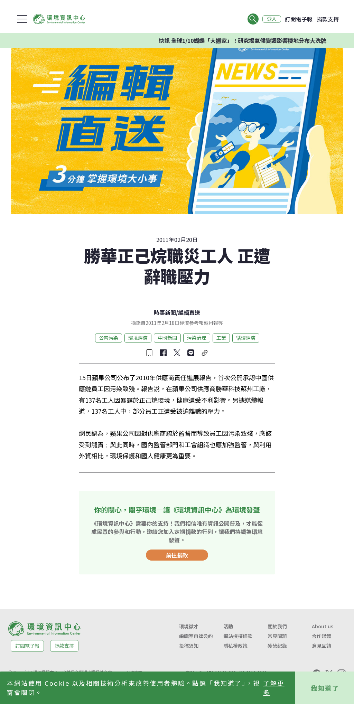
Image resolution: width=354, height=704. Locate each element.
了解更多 (274, 687)
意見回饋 (321, 645)
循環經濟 (245, 337)
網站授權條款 (237, 635)
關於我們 (277, 626)
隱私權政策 (235, 645)
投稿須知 (188, 645)
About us (322, 626)
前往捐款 (177, 555)
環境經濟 (138, 337)
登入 (272, 19)
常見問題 (277, 635)
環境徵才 (188, 626)
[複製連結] (204, 352)
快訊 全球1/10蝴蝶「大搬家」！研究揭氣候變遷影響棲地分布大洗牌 (228, 40)
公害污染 (108, 337)
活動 (228, 626)
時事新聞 (165, 312)
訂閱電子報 (299, 19)
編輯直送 (189, 312)
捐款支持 (328, 19)
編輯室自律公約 (196, 635)
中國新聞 (167, 337)
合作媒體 (321, 635)
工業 (221, 337)
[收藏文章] (149, 352)
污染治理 (196, 337)
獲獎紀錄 (277, 645)
